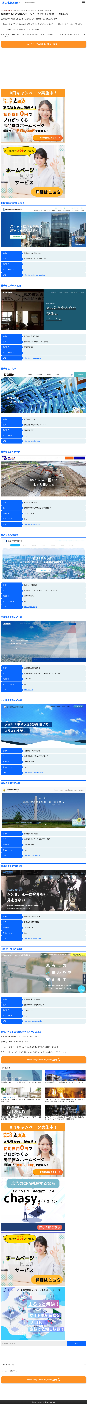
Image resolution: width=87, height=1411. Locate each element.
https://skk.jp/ (28, 690)
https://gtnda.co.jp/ (30, 607)
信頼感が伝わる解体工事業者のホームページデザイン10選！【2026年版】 (21, 1118)
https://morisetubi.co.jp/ (32, 855)
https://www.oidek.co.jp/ (32, 524)
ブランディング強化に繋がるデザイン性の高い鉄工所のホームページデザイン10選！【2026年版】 (65, 1118)
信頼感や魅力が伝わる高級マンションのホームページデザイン (65, 1083)
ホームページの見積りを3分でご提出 (42, 44)
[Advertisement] (43, 69)
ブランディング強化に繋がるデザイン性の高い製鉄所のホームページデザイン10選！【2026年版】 (65, 1101)
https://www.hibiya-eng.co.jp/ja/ (34, 275)
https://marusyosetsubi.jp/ (33, 1021)
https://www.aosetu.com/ (32, 938)
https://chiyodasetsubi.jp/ (32, 358)
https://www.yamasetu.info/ (33, 772)
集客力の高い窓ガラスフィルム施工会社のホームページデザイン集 (21, 1101)
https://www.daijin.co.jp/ (32, 441)
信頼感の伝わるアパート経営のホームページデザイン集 (21, 1082)
